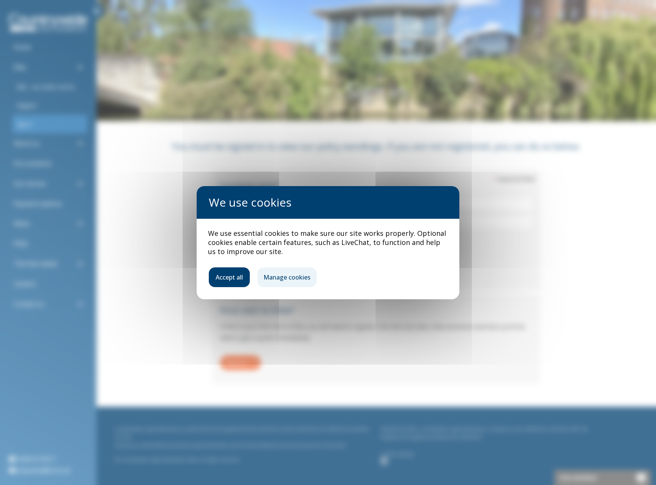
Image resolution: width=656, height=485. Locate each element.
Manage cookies (287, 277)
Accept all (229, 277)
